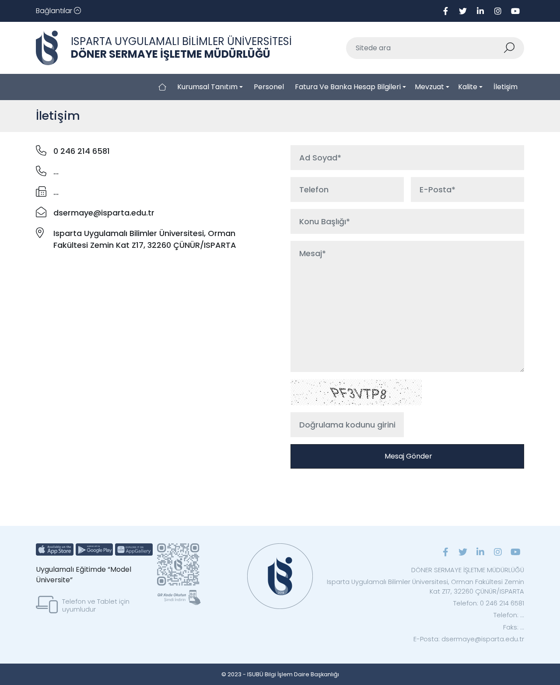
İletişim (506, 87)
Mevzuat (429, 87)
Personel (269, 87)
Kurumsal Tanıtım (207, 87)
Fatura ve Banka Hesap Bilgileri (348, 87)
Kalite (467, 87)
